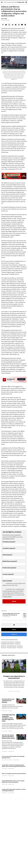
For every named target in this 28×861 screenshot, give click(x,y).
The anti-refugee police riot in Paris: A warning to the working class (11, 614)
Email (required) (7, 554)
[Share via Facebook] (2, 24)
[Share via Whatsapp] (9, 24)
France (3, 646)
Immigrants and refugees (7, 643)
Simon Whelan (4, 18)
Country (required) (7, 574)
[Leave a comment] (21, 24)
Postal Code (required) (9, 567)
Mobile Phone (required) (9, 561)
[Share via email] (15, 24)
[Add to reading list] (25, 24)
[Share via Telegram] (12, 24)
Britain (17, 643)
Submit (14, 601)
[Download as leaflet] (18, 24)
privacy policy (8, 596)
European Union (11, 646)
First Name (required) (8, 541)
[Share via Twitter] (6, 24)
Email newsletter (7, 580)
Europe (19, 646)
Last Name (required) (8, 548)
